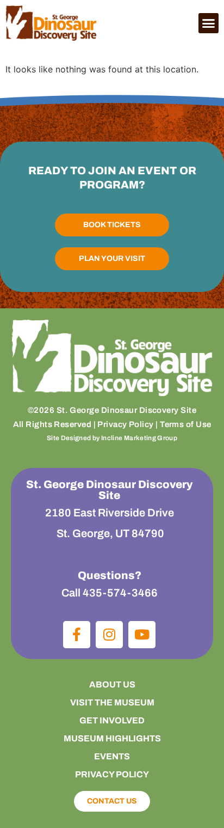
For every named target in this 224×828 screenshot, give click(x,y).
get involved (112, 720)
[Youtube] (141, 634)
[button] (208, 23)
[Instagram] (109, 634)
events (112, 756)
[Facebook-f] (76, 634)
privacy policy (112, 774)
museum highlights (112, 738)
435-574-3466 (120, 593)
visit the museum (112, 702)
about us (112, 684)
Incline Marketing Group (139, 438)
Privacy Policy (125, 424)
